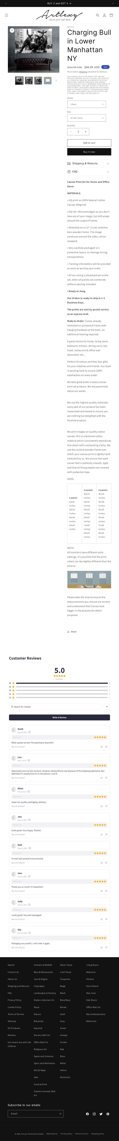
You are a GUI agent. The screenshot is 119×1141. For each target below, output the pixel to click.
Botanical (38, 1021)
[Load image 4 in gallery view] (48, 81)
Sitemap (12, 1021)
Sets (36, 1077)
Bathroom (91, 1021)
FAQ (10, 993)
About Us (12, 979)
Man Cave (91, 993)
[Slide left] (11, 80)
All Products (14, 1028)
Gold (62, 1014)
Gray (62, 1021)
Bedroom (91, 972)
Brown (63, 1007)
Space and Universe (43, 1056)
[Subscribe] (60, 1113)
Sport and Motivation (44, 1063)
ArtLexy (24, 1134)
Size (69, 112)
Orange (63, 1035)
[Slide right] (56, 80)
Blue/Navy (65, 1000)
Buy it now (89, 151)
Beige (63, 986)
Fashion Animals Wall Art (44, 1093)
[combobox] (107, 707)
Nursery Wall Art (42, 1035)
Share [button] (74, 631)
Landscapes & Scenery (45, 993)
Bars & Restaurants (43, 972)
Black (63, 993)
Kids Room (91, 1000)
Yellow (63, 1070)
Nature (37, 1014)
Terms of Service (16, 1014)
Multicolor (65, 1077)
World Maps (40, 1070)
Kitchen (90, 979)
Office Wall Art (41, 1042)
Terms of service (81, 1134)
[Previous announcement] (6, 3)
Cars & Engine (41, 979)
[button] (6, 15)
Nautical (38, 1028)
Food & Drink (40, 1084)
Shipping (83, 71)
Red (62, 1049)
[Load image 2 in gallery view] (29, 81)
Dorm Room (92, 986)
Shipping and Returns (18, 986)
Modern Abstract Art (44, 1000)
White (63, 1063)
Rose (62, 1056)
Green (63, 1028)
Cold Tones (65, 972)
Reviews (12, 1035)
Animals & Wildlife (43, 965)
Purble (63, 1042)
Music (37, 1007)
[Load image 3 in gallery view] (38, 81)
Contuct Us (13, 972)
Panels (70, 98)
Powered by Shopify (36, 1134)
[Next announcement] (113, 3)
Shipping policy (97, 1134)
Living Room (92, 965)
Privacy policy (66, 1134)
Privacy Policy (14, 1000)
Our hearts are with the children (19, 1044)
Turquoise (65, 979)
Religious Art (40, 1049)
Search (11, 965)
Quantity (71, 125)
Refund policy (52, 1134)
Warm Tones (66, 965)
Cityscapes (39, 986)
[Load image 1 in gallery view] (19, 81)
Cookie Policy (14, 1007)
